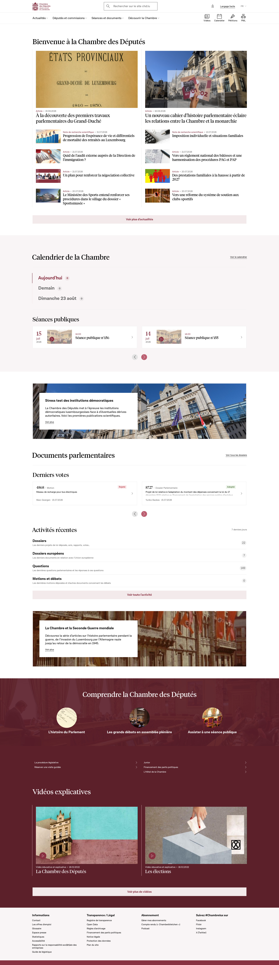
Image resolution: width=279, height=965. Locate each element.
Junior (147, 762)
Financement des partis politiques (161, 767)
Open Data (92, 924)
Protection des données (99, 940)
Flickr (199, 924)
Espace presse (39, 932)
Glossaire (36, 928)
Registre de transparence (99, 920)
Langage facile (227, 6)
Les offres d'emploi (41, 924)
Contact (36, 920)
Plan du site (93, 945)
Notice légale (93, 936)
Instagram (201, 928)
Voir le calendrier (238, 257)
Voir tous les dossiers (236, 455)
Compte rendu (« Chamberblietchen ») (160, 924)
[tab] (85, 278)
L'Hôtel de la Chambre (155, 771)
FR (242, 6)
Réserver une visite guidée (47, 767)
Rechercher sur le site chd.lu (131, 6)
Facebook (201, 920)
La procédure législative (46, 762)
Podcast (145, 928)
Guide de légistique (42, 951)
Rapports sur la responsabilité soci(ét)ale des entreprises (54, 946)
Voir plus (49, 422)
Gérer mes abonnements (153, 920)
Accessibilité (38, 940)
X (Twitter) (201, 932)
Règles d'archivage (96, 928)
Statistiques (38, 936)
